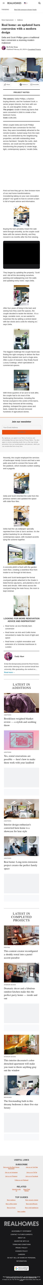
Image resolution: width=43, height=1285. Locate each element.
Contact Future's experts (21, 1234)
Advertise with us (16, 1190)
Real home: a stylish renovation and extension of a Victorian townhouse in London (20, 644)
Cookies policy (21, 1251)
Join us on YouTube (32, 1167)
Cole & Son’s (20, 531)
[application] (21, 253)
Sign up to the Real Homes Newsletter (11, 1167)
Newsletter (36, 84)
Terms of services (27, 438)
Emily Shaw (13, 47)
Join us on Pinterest (11, 1176)
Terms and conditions (22, 1244)
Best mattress (11, 1200)
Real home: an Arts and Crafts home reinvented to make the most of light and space (22, 635)
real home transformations (19, 193)
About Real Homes (26, 1190)
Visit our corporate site (30, 1277)
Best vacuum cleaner (31, 1200)
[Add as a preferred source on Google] (21, 1268)
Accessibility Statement (21, 1231)
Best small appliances (31, 1207)
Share (8, 84)
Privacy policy (21, 1248)
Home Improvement (7, 20)
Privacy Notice (28, 440)
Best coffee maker (11, 1204)
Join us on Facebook (31, 1176)
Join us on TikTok (31, 1172)
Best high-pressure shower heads (25, 9)
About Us (21, 1238)
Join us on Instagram (11, 1172)
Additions (20, 20)
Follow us (25, 84)
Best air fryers (11, 1207)
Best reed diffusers (31, 1204)
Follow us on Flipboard (21, 1180)
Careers (21, 1254)
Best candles (21, 1211)
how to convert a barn (30, 199)
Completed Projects (34, 49)
